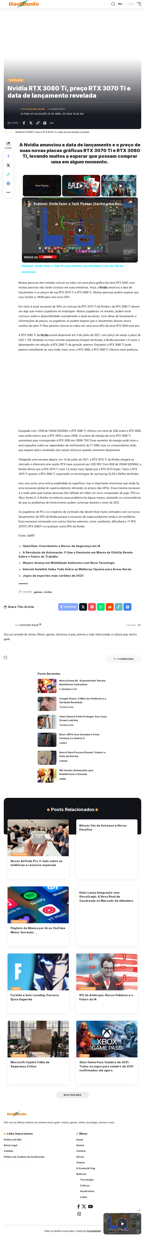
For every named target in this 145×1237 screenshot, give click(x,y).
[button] (113, 4)
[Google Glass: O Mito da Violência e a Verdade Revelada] (47, 704)
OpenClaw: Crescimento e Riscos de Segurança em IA (61, 546)
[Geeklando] (24, 4)
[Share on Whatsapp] (101, 607)
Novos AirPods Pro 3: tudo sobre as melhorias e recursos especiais (36, 863)
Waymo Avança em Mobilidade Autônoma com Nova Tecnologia (68, 563)
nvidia (48, 591)
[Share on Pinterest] (92, 607)
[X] (84, 1206)
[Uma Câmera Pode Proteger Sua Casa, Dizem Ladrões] (47, 722)
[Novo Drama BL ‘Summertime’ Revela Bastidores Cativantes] (47, 686)
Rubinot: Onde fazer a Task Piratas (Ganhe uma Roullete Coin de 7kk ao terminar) (79, 203)
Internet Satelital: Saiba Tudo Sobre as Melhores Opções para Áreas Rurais (77, 569)
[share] (130, 202)
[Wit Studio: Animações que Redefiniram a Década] (47, 776)
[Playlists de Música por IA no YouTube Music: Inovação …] (38, 904)
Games (63, 743)
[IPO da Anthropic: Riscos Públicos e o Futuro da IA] (106, 971)
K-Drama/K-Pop (68, 689)
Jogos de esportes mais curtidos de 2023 (53, 575)
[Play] (81, 185)
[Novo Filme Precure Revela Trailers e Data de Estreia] (47, 758)
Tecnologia (16, 80)
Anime (62, 779)
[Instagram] (79, 1214)
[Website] (139, 625)
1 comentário (56, 109)
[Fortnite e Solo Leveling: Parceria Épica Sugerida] (38, 971)
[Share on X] (31, 123)
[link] (28, 203)
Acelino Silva (35, 109)
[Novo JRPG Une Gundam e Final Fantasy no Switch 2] (47, 740)
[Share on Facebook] (24, 123)
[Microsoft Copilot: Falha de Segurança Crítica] (38, 1039)
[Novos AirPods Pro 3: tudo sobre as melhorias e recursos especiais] (38, 837)
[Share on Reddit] (110, 607)
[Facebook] (78, 1206)
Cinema (63, 761)
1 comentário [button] (125, 659)
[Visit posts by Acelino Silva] (13, 111)
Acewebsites (94, 1231)
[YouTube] (90, 1206)
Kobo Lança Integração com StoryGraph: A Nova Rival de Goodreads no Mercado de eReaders (106, 897)
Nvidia (45, 335)
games (38, 591)
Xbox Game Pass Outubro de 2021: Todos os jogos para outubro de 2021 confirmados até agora (106, 1066)
